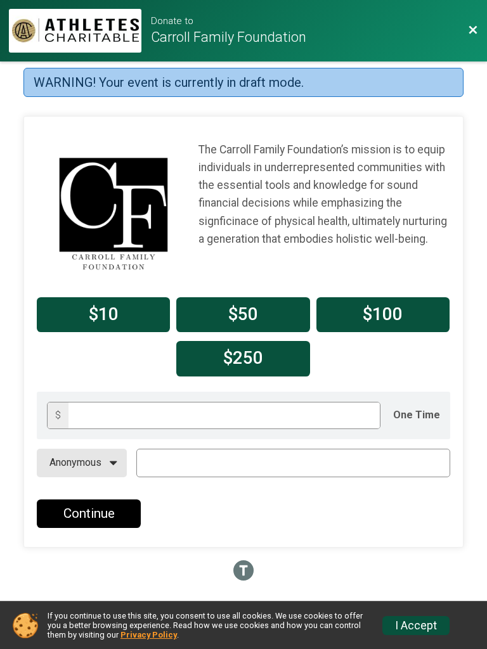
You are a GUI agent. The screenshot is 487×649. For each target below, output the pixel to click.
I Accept (416, 625)
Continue (89, 513)
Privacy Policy (148, 634)
